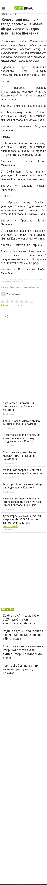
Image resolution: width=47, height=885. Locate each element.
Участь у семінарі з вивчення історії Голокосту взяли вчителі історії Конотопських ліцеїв (22, 502)
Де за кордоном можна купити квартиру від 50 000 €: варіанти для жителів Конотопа (22, 519)
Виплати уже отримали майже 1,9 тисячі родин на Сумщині (21, 422)
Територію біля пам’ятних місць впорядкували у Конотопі (22, 486)
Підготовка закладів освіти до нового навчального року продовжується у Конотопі (21, 438)
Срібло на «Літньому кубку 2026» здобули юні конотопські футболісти (21, 619)
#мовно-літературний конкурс (27, 287)
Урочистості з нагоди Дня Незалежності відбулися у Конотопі (18, 406)
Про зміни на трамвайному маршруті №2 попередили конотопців (19, 456)
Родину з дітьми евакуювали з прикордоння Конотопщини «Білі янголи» (23, 635)
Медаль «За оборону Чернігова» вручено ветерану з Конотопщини (23, 471)
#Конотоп (5, 287)
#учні (12, 287)
